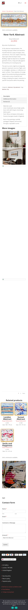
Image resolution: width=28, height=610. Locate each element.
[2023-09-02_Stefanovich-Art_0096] (14, 279)
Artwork (5, 535)
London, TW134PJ (7, 568)
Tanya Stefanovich (14, 465)
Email (4, 516)
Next (23, 393)
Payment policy (6, 581)
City (8, 89)
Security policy (6, 576)
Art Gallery (5, 565)
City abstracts (9, 11)
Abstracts (10, 87)
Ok (12, 607)
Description (6, 96)
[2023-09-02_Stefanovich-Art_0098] (14, 164)
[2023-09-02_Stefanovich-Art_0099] (14, 147)
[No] (26, 604)
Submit (5, 544)
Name (4, 509)
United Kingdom (7, 570)
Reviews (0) (6, 101)
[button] (24, 16)
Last (16, 513)
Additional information (9, 99)
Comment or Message (8, 523)
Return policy (6, 578)
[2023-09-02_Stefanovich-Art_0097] (14, 166)
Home (3, 11)
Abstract (4, 89)
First (3, 513)
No (16, 607)
